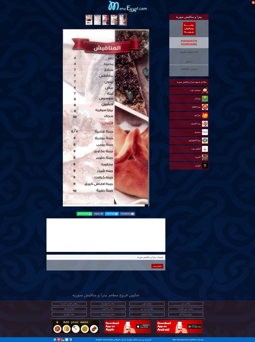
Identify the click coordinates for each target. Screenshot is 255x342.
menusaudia (108, 340)
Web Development (180, 340)
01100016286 (189, 44)
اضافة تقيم (157, 266)
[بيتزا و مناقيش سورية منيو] (122, 20)
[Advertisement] (192, 197)
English (99, 340)
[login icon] (253, 2)
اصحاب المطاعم (119, 340)
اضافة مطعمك (132, 340)
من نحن (141, 340)
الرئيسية (148, 340)
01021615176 (189, 40)
